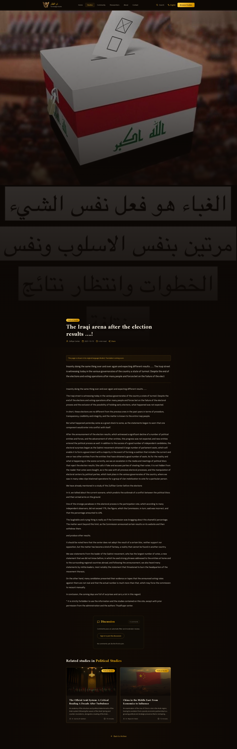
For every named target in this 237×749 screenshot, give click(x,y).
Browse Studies (186, 5)
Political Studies (73, 320)
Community (101, 5)
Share (113, 341)
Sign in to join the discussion (110, 635)
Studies (90, 5)
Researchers (114, 5)
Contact (135, 5)
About (126, 5)
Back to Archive (120, 736)
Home (80, 5)
